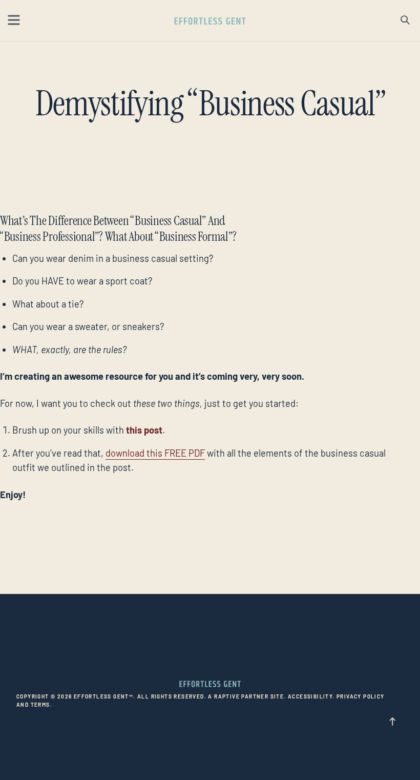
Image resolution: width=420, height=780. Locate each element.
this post (144, 430)
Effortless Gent (210, 21)
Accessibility (310, 696)
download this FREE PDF (155, 453)
